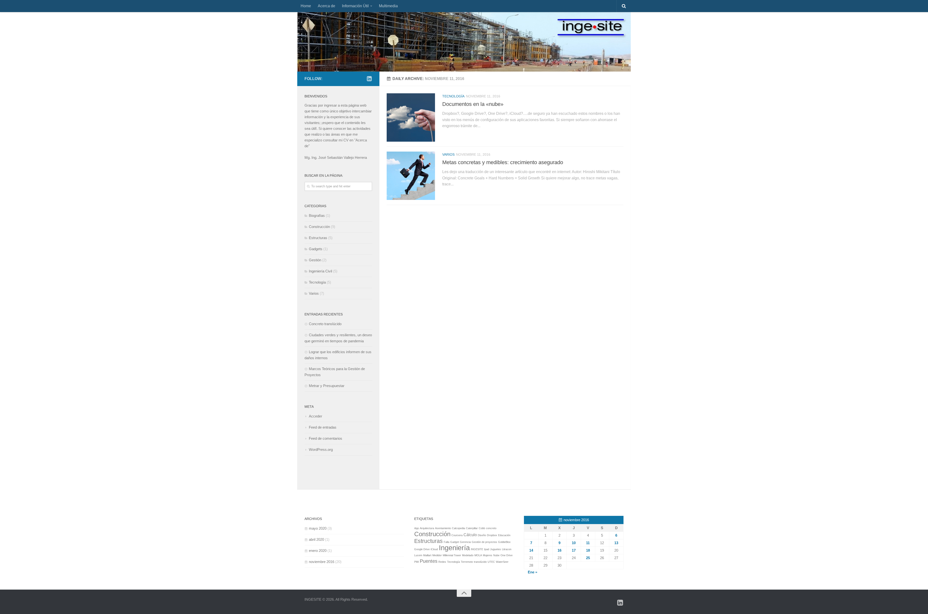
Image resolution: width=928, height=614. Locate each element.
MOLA (478, 555)
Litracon (506, 549)
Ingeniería (454, 548)
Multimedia (388, 6)
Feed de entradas (322, 427)
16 (559, 550)
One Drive (506, 555)
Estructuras (318, 238)
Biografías (317, 215)
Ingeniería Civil (320, 271)
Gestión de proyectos (484, 542)
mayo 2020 (317, 528)
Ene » (532, 572)
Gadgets (315, 249)
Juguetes (495, 549)
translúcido (480, 561)
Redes (442, 561)
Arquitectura (427, 528)
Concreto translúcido (325, 324)
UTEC (491, 561)
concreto (491, 528)
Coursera (457, 535)
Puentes (428, 561)
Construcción (319, 227)
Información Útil (355, 6)
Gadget (454, 542)
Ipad (486, 549)
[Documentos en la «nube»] (411, 117)
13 (616, 543)
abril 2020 (316, 539)
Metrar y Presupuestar (326, 386)
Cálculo (470, 535)
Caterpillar (472, 528)
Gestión (315, 260)
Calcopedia (458, 528)
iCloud (434, 549)
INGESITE (477, 549)
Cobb (482, 528)
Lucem (418, 555)
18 (588, 550)
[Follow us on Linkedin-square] (369, 78)
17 (574, 550)
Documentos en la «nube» (472, 104)
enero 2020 (317, 550)
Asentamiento (443, 528)
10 (574, 543)
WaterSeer (502, 561)
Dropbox (492, 535)
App (416, 528)
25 (588, 558)
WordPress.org (321, 449)
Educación (504, 535)
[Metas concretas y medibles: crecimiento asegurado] (411, 176)
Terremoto (467, 561)
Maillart (427, 555)
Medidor (437, 555)
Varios (448, 154)
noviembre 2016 (321, 562)
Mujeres (487, 555)
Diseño (482, 535)
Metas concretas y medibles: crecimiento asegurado (502, 162)
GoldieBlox (504, 542)
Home (306, 6)
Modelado (467, 555)
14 (531, 550)
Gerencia (465, 542)
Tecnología (453, 96)
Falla (446, 542)
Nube (496, 555)
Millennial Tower (452, 555)
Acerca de (326, 6)
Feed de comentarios (325, 438)
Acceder (315, 416)
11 (588, 543)
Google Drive (422, 549)
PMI (416, 561)
